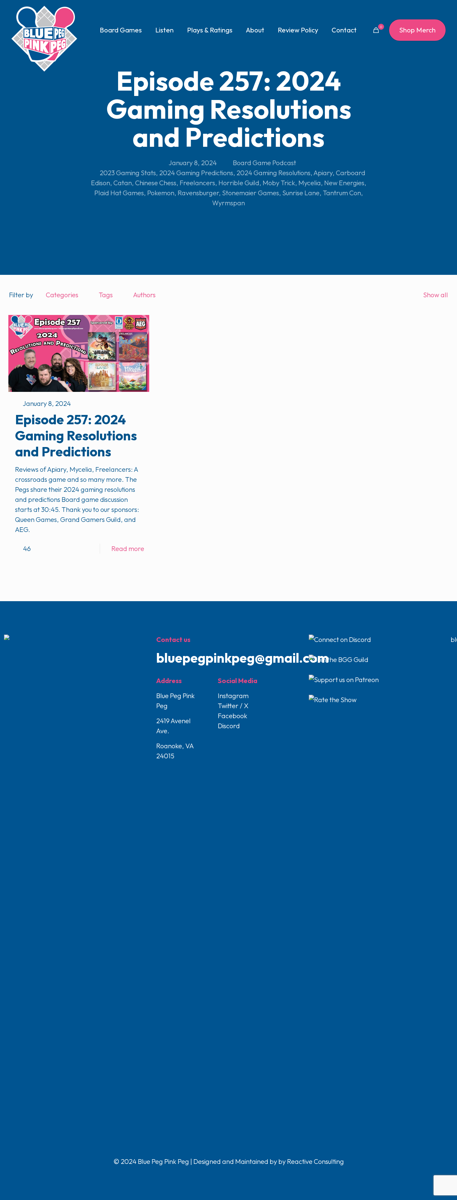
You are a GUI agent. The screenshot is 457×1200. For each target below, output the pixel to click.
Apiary (323, 173)
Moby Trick (279, 183)
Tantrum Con (342, 193)
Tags (106, 295)
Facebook (232, 716)
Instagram (233, 695)
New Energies (344, 183)
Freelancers (197, 183)
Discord (229, 726)
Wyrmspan (228, 203)
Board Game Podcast (264, 162)
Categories (62, 295)
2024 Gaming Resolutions (273, 173)
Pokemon (160, 193)
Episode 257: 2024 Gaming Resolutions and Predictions (76, 435)
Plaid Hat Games (119, 193)
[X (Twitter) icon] (221, 1175)
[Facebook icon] (214, 1175)
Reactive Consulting (315, 1161)
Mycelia (309, 183)
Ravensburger (198, 193)
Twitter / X (233, 705)
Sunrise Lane (300, 193)
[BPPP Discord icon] (243, 1175)
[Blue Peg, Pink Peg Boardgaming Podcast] (44, 38)
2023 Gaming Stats (128, 173)
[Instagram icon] (236, 1175)
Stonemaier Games (250, 193)
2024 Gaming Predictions (196, 173)
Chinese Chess (155, 183)
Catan (122, 183)
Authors (144, 295)
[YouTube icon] (229, 1175)
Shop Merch (417, 30)
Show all (435, 295)
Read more (127, 548)
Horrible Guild (238, 183)
